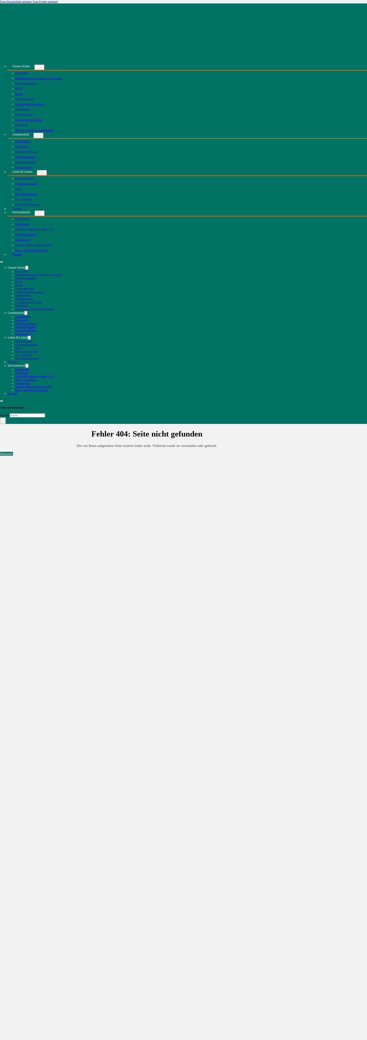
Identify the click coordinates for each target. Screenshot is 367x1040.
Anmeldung (22, 109)
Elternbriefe (22, 219)
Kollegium (21, 146)
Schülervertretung (26, 151)
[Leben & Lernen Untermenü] (42, 172)
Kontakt (17, 254)
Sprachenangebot (25, 83)
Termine (13, 362)
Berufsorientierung (26, 194)
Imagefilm (21, 73)
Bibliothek (21, 125)
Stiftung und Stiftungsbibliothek (34, 130)
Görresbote (22, 224)
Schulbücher (22, 239)
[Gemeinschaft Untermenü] (38, 135)
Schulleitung (22, 141)
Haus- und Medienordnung (31, 250)
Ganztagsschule (24, 99)
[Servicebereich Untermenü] (40, 213)
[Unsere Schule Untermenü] (39, 67)
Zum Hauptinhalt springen (16, 1)
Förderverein (23, 333)
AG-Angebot (23, 199)
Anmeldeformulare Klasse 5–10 (34, 229)
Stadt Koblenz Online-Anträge (33, 245)
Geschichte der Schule (28, 119)
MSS (18, 188)
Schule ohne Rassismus (29, 104)
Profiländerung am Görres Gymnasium (38, 78)
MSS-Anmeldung (26, 234)
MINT (19, 88)
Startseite (6, 454)
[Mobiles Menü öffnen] (1, 261)
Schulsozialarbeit (25, 162)
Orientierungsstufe (26, 183)
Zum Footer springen (45, 1)
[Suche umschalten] (1, 401)
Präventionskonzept (27, 204)
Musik (19, 94)
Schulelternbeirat (25, 157)
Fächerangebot (24, 178)
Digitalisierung (24, 114)
